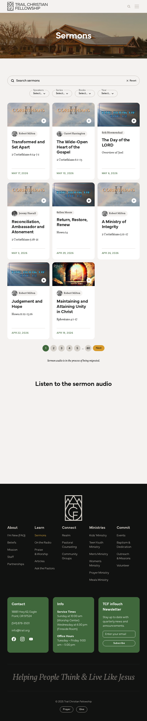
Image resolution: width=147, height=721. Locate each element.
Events (121, 535)
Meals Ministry (98, 579)
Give (81, 709)
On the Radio (43, 542)
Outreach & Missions (124, 556)
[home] (27, 6)
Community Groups (69, 556)
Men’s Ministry (98, 554)
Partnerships (15, 564)
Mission (12, 549)
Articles (40, 561)
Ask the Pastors (45, 568)
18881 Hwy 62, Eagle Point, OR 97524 (24, 614)
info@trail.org (21, 630)
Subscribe (119, 643)
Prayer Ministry (99, 572)
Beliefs (11, 542)
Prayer (66, 709)
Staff (10, 556)
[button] (136, 6)
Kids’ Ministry (98, 535)
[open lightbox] (28, 114)
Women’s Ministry (95, 563)
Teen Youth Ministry (96, 544)
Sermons (40, 535)
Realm (66, 535)
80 (88, 348)
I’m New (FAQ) (16, 535)
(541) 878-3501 (21, 623)
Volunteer (123, 565)
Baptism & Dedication (124, 544)
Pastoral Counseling (69, 544)
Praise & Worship (41, 551)
